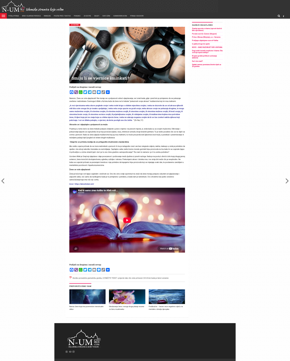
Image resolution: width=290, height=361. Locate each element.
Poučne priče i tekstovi (62, 16)
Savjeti (96, 16)
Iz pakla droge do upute (201, 44)
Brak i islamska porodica (31, 16)
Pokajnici (77, 16)
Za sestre (87, 16)
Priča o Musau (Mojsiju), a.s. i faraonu (206, 37)
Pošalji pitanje (13, 16)
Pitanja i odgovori (137, 16)
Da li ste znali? (197, 61)
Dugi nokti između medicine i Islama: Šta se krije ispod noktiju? (207, 51)
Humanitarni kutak (120, 16)
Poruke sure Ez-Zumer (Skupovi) (204, 34)
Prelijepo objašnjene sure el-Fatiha (205, 40)
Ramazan (47, 16)
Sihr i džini (106, 16)
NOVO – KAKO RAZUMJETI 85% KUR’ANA (207, 47)
